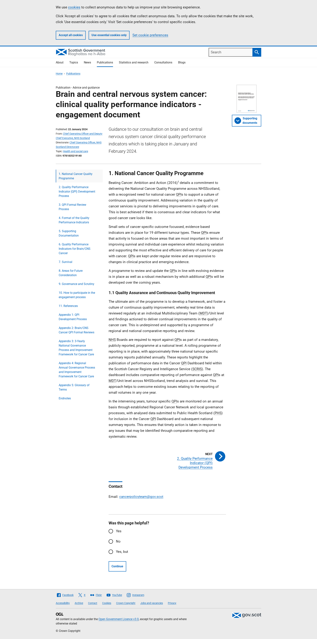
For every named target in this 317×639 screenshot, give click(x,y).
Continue (117, 566)
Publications (105, 62)
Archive (79, 603)
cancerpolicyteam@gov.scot (141, 497)
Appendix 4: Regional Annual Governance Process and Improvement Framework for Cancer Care (77, 369)
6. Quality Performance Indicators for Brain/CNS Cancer (74, 249)
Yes (118, 531)
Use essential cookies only (109, 35)
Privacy (172, 603)
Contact (92, 603)
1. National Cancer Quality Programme (75, 176)
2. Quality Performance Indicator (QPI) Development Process (77, 191)
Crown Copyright (125, 603)
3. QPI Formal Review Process (72, 207)
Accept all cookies (71, 35)
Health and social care (75, 151)
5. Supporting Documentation (69, 233)
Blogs (181, 62)
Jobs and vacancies (151, 603)
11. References (68, 306)
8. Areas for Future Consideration (71, 273)
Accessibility (63, 603)
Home (59, 73)
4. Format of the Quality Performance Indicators (74, 220)
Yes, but (122, 552)
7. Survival (65, 262)
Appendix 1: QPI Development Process (73, 317)
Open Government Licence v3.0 (119, 619)
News (87, 62)
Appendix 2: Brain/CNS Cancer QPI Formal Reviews (76, 330)
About (59, 62)
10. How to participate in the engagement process (77, 295)
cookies (74, 7)
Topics (73, 62)
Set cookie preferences (150, 35)
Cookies (106, 603)
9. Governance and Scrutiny (76, 284)
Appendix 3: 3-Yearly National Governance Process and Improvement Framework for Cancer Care (76, 347)
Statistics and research (133, 62)
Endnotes (65, 398)
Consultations (163, 62)
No (118, 541)
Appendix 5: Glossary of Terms (74, 387)
